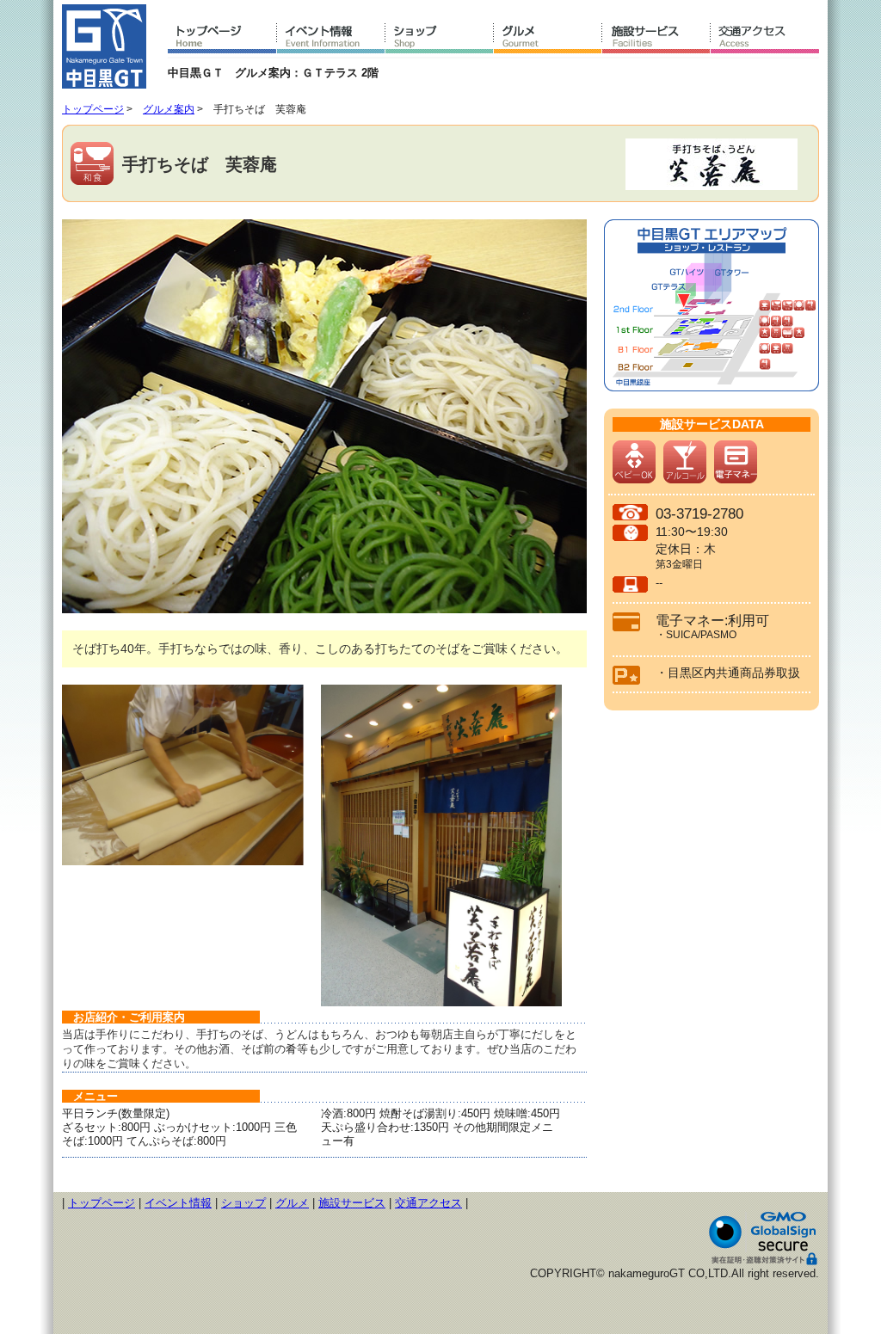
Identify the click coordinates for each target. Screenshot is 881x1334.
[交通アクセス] (765, 39)
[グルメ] (548, 39)
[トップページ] (222, 39)
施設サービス (351, 1202)
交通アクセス (428, 1202)
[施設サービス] (656, 39)
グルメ (292, 1202)
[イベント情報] (331, 39)
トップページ (93, 109)
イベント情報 (178, 1202)
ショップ (243, 1202)
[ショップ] (439, 39)
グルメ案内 (168, 109)
